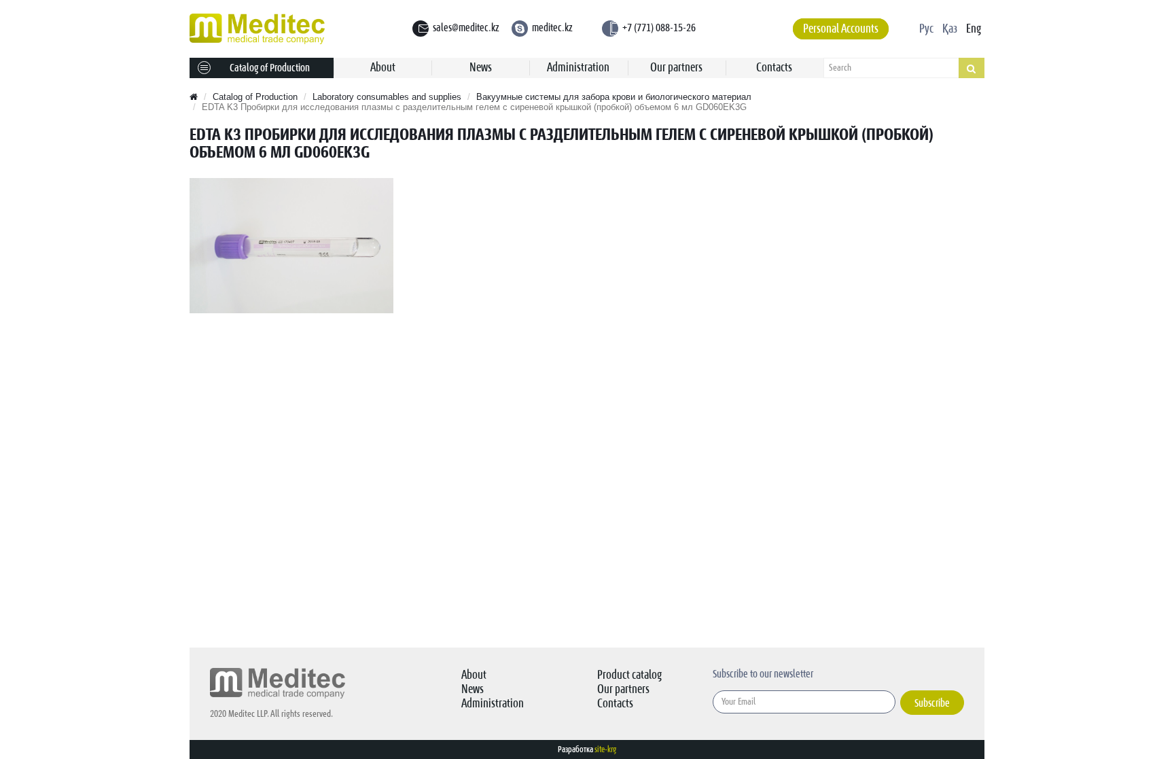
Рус (926, 29)
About (382, 67)
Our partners (676, 67)
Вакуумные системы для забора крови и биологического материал (613, 97)
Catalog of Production (270, 68)
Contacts (774, 67)
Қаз (949, 29)
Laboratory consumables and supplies (387, 97)
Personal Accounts (840, 29)
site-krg (605, 749)
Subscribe (932, 703)
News (480, 67)
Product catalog (629, 675)
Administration (578, 67)
